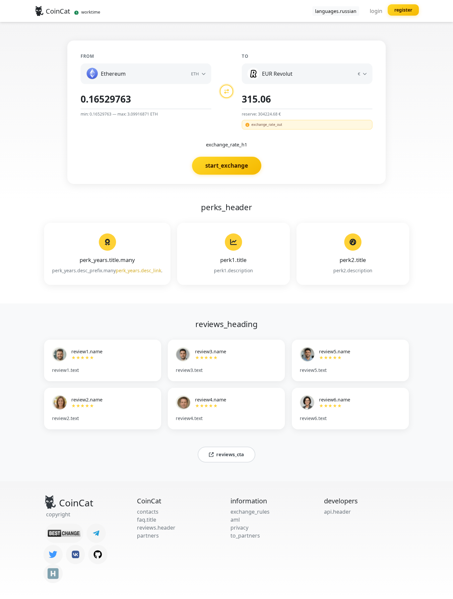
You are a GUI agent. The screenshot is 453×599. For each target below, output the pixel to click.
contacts (148, 511)
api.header (337, 511)
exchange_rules (250, 511)
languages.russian (335, 11)
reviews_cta (230, 454)
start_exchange (226, 165)
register (403, 10)
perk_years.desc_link (138, 270)
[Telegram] (96, 533)
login (376, 11)
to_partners (245, 535)
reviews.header (156, 527)
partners (148, 535)
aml (235, 519)
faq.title (146, 519)
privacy (239, 527)
